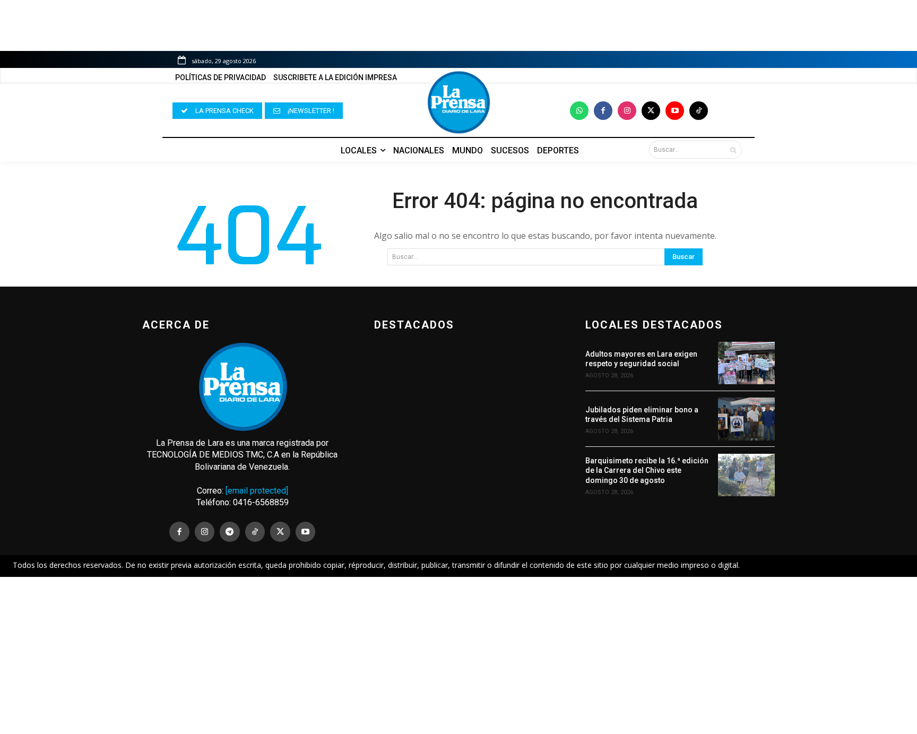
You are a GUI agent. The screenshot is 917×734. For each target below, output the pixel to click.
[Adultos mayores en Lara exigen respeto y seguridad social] (746, 363)
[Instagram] (627, 110)
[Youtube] (674, 110)
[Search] (733, 149)
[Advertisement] (458, 655)
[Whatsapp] (579, 110)
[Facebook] (603, 110)
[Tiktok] (698, 110)
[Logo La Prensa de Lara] (458, 102)
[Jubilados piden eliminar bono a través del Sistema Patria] (746, 419)
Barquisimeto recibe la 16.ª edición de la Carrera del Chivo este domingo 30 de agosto (646, 470)
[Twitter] (651, 110)
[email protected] (257, 491)
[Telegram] (230, 532)
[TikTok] (255, 532)
